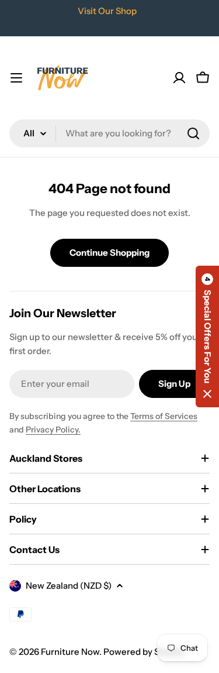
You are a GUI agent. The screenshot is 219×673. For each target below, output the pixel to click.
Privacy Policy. (53, 429)
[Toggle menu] (16, 78)
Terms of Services (163, 416)
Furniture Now (70, 651)
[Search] (193, 133)
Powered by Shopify (144, 651)
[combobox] (109, 133)
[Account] (179, 78)
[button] (207, 336)
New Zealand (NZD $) (69, 585)
